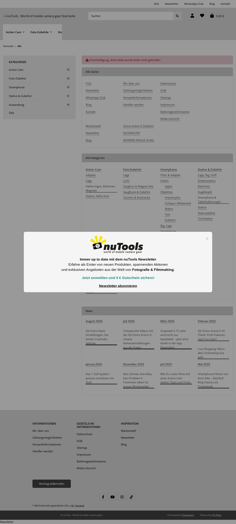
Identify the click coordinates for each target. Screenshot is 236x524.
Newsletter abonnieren (118, 286)
